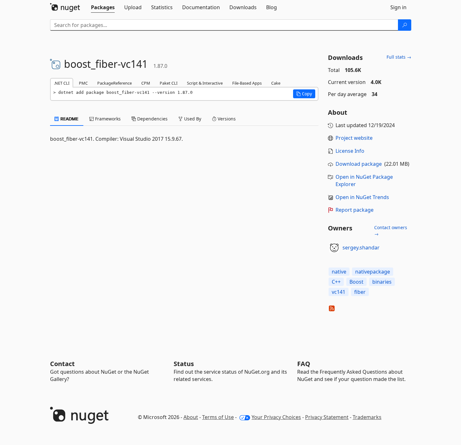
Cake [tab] (275, 83)
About (190, 417)
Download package (359, 163)
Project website (354, 137)
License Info (350, 150)
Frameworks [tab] (107, 119)
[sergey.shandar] (334, 248)
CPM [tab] (145, 83)
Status (184, 363)
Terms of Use (218, 417)
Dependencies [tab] (152, 119)
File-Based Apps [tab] (247, 83)
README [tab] (69, 119)
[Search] (404, 25)
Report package (355, 209)
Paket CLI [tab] (168, 83)
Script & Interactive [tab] (205, 83)
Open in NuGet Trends (362, 197)
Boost (356, 281)
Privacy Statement (327, 417)
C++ (336, 281)
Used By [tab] (192, 119)
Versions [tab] (226, 119)
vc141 (338, 291)
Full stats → (399, 57)
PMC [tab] (83, 83)
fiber (360, 291)
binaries (382, 281)
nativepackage (372, 271)
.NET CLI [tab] (61, 83)
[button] (304, 93)
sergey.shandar (361, 247)
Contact (62, 363)
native (339, 271)
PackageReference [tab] (114, 83)
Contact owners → (390, 230)
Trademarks (367, 417)
